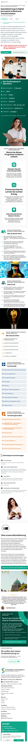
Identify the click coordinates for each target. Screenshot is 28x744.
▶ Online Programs (6, 713)
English (20, 683)
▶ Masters (3, 715)
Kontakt (2, 702)
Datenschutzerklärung (12, 683)
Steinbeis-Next (4, 699)
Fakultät (2, 700)
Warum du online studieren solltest (7, 694)
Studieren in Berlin (5, 689)
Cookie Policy (13, 737)
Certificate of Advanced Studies (8, 709)
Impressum (3, 683)
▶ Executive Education (6, 718)
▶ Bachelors (4, 716)
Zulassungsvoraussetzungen (7, 687)
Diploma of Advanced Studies (8, 707)
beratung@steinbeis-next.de (11, 730)
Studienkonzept (4, 691)
